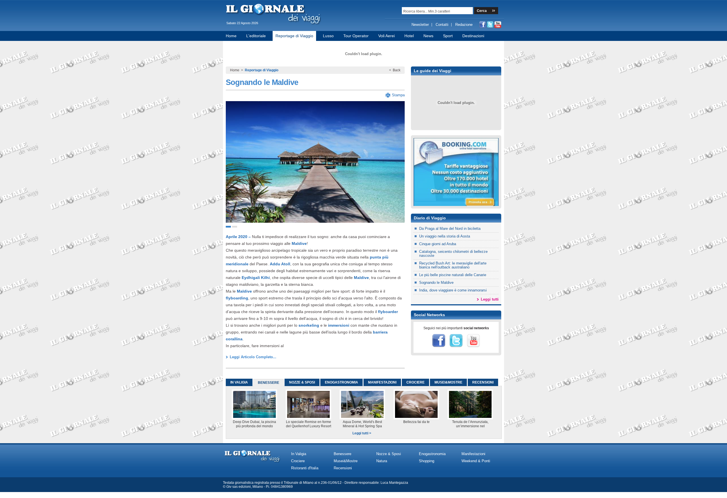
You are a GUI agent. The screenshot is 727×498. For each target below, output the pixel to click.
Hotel (409, 36)
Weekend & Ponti (475, 461)
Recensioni (343, 468)
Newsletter (420, 24)
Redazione (464, 24)
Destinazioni (473, 36)
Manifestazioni (473, 454)
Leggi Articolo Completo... (253, 357)
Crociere (298, 461)
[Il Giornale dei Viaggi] (274, 26)
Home (231, 36)
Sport (448, 36)
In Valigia (298, 454)
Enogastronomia (432, 454)
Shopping (426, 461)
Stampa (398, 95)
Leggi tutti (490, 299)
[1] (228, 227)
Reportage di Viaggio (294, 36)
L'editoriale (256, 36)
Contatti (442, 24)
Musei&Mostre (346, 461)
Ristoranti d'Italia (304, 468)
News (428, 36)
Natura (381, 461)
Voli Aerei (386, 36)
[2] (234, 227)
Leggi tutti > (361, 433)
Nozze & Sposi (388, 454)
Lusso (328, 36)
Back (396, 70)
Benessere (342, 454)
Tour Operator (356, 36)
